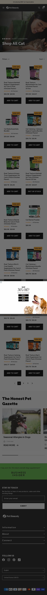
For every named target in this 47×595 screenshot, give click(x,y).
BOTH (23, 300)
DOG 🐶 (23, 295)
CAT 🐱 (23, 297)
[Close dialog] (1, 282)
